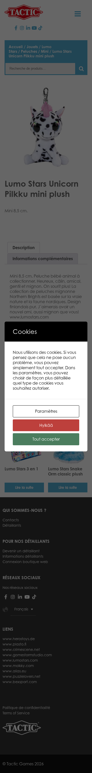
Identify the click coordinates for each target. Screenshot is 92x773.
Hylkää (46, 425)
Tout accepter (46, 439)
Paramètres (46, 411)
